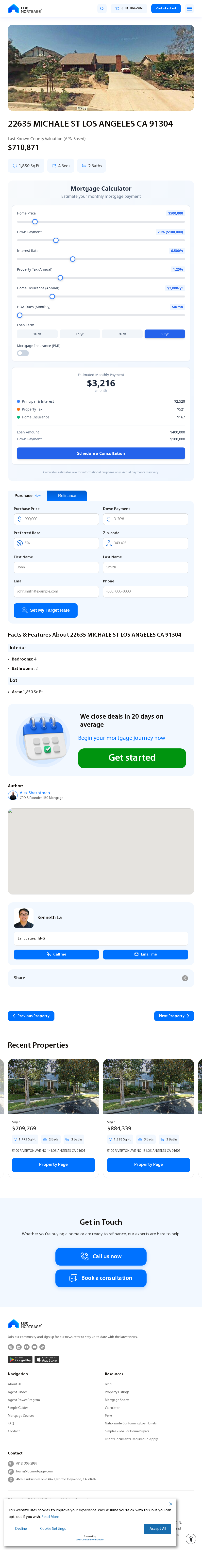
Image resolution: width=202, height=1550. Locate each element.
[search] (102, 8)
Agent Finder (17, 1392)
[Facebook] (27, 1347)
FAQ (11, 1423)
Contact (14, 1431)
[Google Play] (20, 1359)
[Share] (185, 978)
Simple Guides (18, 1408)
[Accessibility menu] (191, 1539)
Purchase (28, 496)
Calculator (112, 1408)
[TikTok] (42, 1347)
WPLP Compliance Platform (90, 1539)
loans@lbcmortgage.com (34, 1471)
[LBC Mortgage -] (25, 8)
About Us (14, 1384)
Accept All (158, 1529)
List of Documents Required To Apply (131, 1439)
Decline (21, 1529)
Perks (109, 1416)
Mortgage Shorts (117, 1400)
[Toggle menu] (189, 8)
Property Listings (117, 1392)
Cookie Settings (53, 1529)
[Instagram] (11, 1347)
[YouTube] (34, 1347)
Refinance (67, 496)
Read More (50, 1517)
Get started (166, 8)
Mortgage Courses (21, 1416)
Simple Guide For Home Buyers (127, 1431)
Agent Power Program (24, 1400)
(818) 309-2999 (26, 1464)
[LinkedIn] (19, 1347)
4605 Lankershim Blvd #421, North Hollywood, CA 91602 (56, 1479)
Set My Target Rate (50, 610)
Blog (108, 1384)
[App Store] (46, 1359)
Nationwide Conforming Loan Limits (131, 1423)
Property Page (53, 1165)
